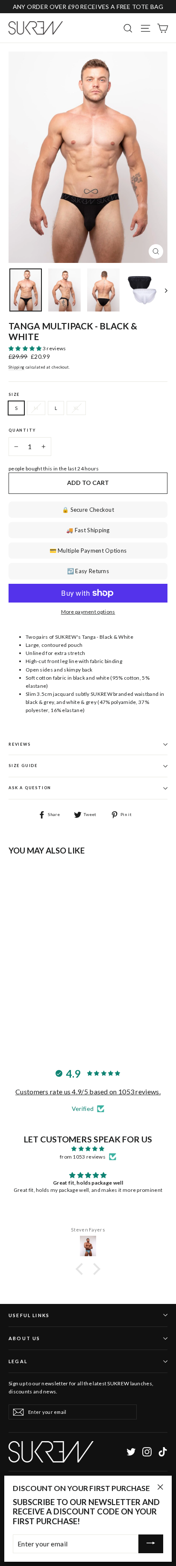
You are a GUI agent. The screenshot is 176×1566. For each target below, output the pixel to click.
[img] (88, 1149)
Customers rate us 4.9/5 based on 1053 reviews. (88, 1091)
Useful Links (29, 1315)
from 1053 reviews (83, 1157)
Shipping (16, 367)
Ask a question (30, 787)
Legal (18, 1361)
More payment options (88, 612)
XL (76, 408)
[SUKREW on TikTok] (162, 1451)
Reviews (20, 744)
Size (14, 394)
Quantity (22, 430)
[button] (26, 348)
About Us (24, 1338)
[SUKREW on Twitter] (131, 1451)
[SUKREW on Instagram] (147, 1451)
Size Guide (23, 765)
